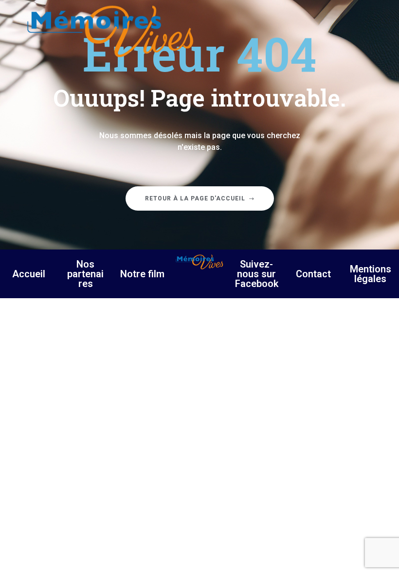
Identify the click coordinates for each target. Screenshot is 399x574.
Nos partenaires (85, 273)
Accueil (28, 274)
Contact (313, 274)
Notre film (142, 274)
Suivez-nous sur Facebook (256, 273)
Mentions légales (370, 274)
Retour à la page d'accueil (195, 198)
